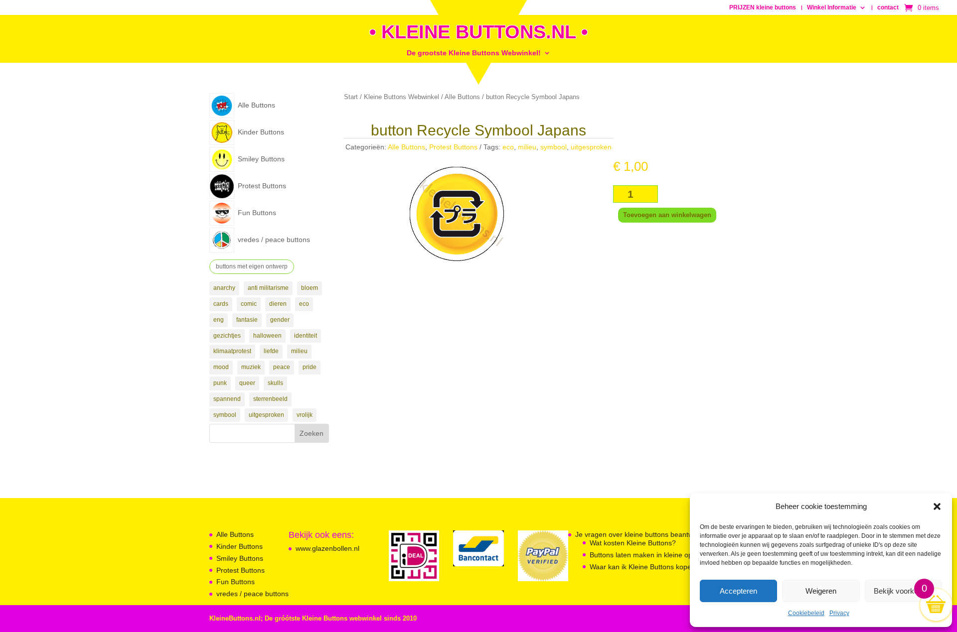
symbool (224, 414)
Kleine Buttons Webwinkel (401, 97)
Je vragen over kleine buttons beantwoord (641, 534)
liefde (271, 351)
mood (221, 367)
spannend (227, 398)
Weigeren (820, 591)
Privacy (839, 613)
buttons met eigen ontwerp (252, 266)
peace (281, 367)
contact (888, 7)
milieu (299, 351)
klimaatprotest (232, 351)
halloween (267, 335)
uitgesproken (266, 414)
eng (218, 319)
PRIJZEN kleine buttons (762, 7)
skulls (275, 382)
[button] (937, 506)
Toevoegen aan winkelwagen (667, 215)
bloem (309, 287)
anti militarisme (268, 287)
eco (304, 303)
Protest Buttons (453, 147)
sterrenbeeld (270, 398)
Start (351, 97)
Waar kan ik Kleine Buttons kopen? (644, 567)
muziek (251, 367)
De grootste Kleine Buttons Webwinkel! (474, 53)
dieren (278, 303)
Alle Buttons (462, 97)
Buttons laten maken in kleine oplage (648, 555)
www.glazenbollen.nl (327, 548)
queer (247, 382)
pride (310, 367)
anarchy (224, 287)
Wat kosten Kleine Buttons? (633, 543)
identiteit (305, 335)
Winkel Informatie (831, 7)
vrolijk (305, 414)
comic (249, 303)
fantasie (247, 319)
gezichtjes (227, 335)
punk (220, 382)
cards (220, 303)
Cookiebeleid (806, 613)
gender (280, 319)
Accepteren (738, 591)
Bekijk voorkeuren (903, 591)
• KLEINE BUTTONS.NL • (478, 31)
